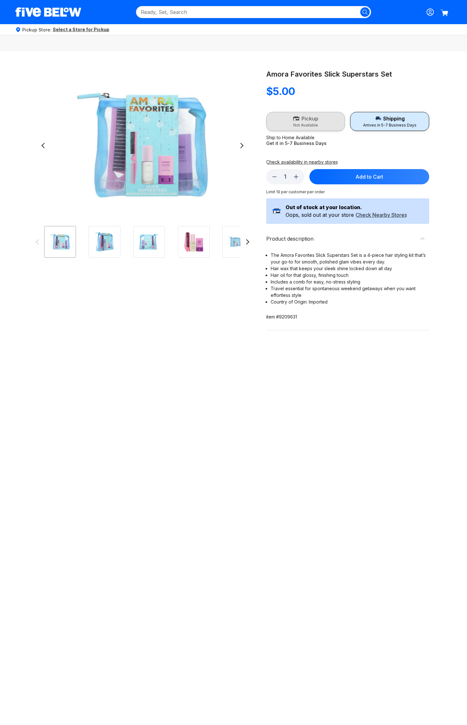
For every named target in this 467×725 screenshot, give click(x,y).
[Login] (430, 12)
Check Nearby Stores (381, 215)
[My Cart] (444, 12)
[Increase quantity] (296, 177)
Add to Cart (369, 177)
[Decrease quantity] (274, 177)
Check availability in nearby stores (302, 162)
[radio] (305, 121)
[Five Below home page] (48, 12)
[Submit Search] (365, 12)
